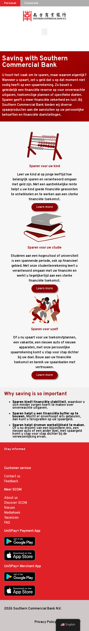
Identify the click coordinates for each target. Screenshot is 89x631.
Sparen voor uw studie (44, 248)
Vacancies (11, 518)
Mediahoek (12, 513)
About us (11, 498)
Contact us (12, 476)
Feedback (11, 481)
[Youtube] (16, 459)
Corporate (31, 3)
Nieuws (9, 508)
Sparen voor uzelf (44, 329)
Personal (10, 3)
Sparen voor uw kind (44, 166)
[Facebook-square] (7, 459)
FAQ (7, 523)
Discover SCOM (15, 503)
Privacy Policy (45, 622)
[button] (44, 32)
